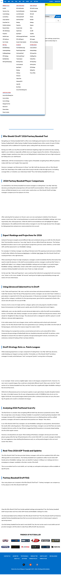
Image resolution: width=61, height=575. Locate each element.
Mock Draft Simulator (20, 11)
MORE (27, 1)
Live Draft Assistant (20, 14)
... (51, 16)
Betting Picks (32, 70)
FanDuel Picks (32, 58)
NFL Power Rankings (34, 42)
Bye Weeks (18, 87)
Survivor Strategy (6, 101)
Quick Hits (18, 84)
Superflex (32, 33)
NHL (12, 1)
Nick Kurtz (26, 253)
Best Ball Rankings (6, 47)
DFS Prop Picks (33, 64)
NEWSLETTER (34, 556)
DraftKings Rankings (6, 53)
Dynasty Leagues (33, 11)
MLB (5, 1)
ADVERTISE (15, 556)
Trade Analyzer (19, 58)
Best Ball (31, 19)
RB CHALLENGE (53, 556)
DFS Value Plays (33, 61)
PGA (16, 1)
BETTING (36, 1)
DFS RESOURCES (33, 44)
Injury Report (18, 33)
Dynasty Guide (19, 28)
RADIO (59, 16)
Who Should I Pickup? (20, 56)
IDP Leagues (32, 39)
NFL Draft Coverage (34, 8)
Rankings (18, 22)
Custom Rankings (6, 14)
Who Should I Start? (20, 53)
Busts (31, 28)
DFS (31, 1)
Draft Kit (4, 8)
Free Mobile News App (20, 47)
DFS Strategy (32, 67)
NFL (1, 1)
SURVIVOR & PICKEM (7, 92)
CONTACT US (7, 556)
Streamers (18, 75)
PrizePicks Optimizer (7, 25)
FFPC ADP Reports (20, 39)
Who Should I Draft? (20, 16)
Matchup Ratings (33, 50)
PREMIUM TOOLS (6, 5)
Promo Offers (32, 73)
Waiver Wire (18, 78)
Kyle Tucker (40, 253)
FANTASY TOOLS (45, 16)
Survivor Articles (6, 98)
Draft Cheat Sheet (19, 19)
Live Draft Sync (5, 16)
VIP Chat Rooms (6, 39)
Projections (5, 33)
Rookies (31, 16)
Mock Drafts (32, 36)
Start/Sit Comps (6, 36)
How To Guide (5, 42)
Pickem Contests (6, 112)
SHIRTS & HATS (43, 556)
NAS (20, 1)
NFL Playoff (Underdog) (7, 61)
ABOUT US (16, 558)
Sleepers (31, 25)
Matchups (18, 73)
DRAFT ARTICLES (33, 5)
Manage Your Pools (6, 103)
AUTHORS (24, 558)
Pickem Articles (5, 109)
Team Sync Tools (6, 11)
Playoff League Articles (20, 50)
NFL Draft (32, 14)
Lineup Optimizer (6, 19)
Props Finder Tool (6, 22)
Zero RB (31, 30)
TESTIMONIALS (24, 556)
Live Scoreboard (19, 64)
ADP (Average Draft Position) (21, 36)
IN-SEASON (18, 44)
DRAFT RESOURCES (20, 5)
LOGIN (51, 1)
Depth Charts (18, 30)
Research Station (6, 28)
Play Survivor (5, 106)
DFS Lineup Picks (33, 53)
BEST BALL (5, 44)
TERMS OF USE (43, 558)
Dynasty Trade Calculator (21, 42)
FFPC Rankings (5, 56)
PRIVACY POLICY (33, 558)
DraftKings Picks (33, 56)
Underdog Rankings (6, 50)
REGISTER (57, 1)
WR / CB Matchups (6, 30)
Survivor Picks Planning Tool (21, 89)
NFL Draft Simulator (20, 8)
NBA (9, 1)
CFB (23, 1)
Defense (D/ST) (19, 81)
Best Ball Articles (6, 58)
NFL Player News (19, 61)
